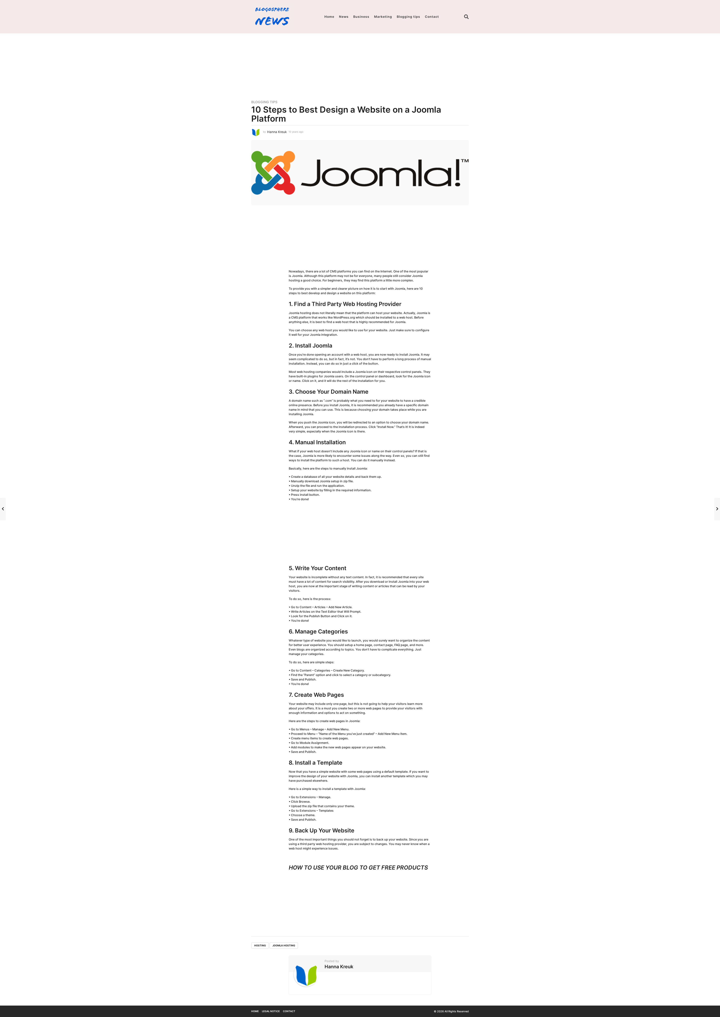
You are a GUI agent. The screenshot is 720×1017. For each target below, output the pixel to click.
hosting (260, 945)
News (344, 17)
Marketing (383, 17)
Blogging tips (408, 17)
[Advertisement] (360, 64)
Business (361, 17)
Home (329, 17)
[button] (466, 16)
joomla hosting (283, 945)
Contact (432, 17)
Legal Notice (271, 1011)
